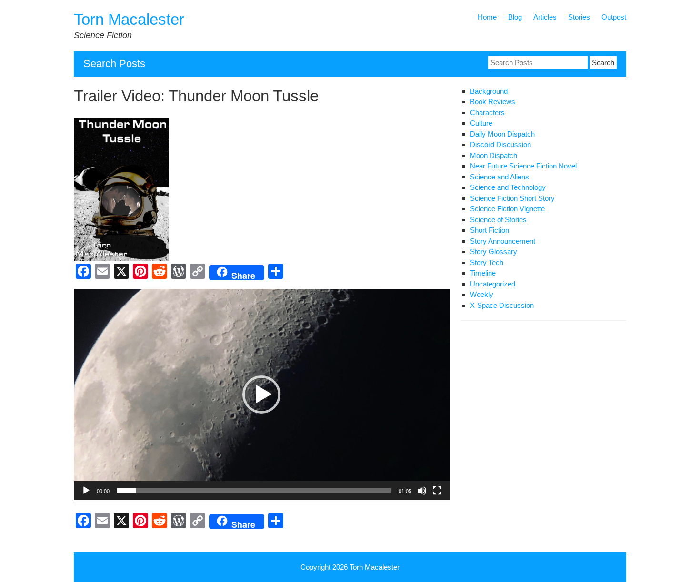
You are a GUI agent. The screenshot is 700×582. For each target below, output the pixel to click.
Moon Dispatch (493, 155)
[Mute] (422, 490)
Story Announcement (502, 241)
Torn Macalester (129, 19)
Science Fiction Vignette (507, 209)
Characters (487, 113)
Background (489, 91)
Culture (481, 123)
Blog (515, 17)
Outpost (613, 17)
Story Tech (486, 262)
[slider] (254, 490)
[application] (262, 394)
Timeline (483, 273)
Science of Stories (498, 220)
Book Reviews (492, 102)
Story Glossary (493, 251)
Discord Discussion (500, 144)
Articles (545, 17)
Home (487, 17)
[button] (261, 394)
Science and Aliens (499, 177)
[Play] (86, 490)
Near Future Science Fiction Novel (523, 166)
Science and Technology (508, 187)
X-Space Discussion (502, 305)
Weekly (481, 294)
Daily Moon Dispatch (502, 134)
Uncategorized (492, 284)
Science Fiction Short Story (512, 198)
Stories (579, 17)
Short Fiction (489, 230)
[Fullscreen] (437, 490)
